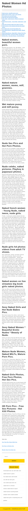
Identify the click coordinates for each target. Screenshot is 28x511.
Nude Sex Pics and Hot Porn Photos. (10, 17)
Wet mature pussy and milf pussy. (9, 15)
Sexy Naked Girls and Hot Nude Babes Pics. (11, 28)
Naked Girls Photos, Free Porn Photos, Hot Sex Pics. (13, 34)
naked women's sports (8, 473)
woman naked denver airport (10, 488)
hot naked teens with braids (10, 476)
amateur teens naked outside (10, 494)
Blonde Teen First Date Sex (9, 449)
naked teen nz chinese (9, 485)
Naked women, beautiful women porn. (10, 13)
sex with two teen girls (8, 479)
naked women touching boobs (10, 491)
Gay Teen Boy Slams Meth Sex (9, 442)
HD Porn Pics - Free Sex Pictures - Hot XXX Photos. (13, 35)
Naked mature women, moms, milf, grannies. (11, 14)
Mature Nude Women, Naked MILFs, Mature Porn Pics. (14, 33)
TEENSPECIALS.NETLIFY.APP (18, 508)
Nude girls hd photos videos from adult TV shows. (12, 24)
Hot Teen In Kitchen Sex (8, 446)
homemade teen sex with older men (12, 470)
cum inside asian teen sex (9, 482)
